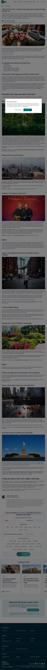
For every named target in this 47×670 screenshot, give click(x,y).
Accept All (28, 109)
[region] (23, 106)
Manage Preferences (19, 109)
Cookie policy (25, 106)
